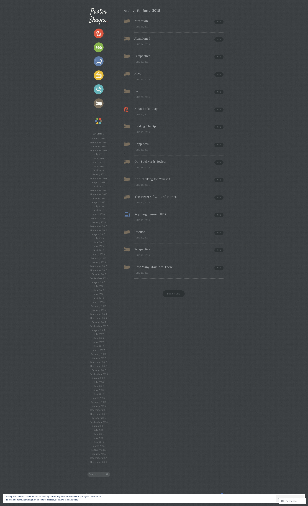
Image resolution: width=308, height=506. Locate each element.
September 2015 (99, 422)
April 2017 (99, 346)
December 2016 (98, 362)
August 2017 (98, 330)
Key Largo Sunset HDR (150, 214)
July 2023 (99, 154)
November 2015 (98, 414)
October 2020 (98, 198)
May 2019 (99, 246)
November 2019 (98, 230)
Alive (137, 74)
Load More (173, 293)
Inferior (140, 232)
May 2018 (99, 294)
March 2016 (99, 398)
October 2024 (98, 146)
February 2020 (98, 218)
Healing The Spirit (147, 126)
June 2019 (98, 242)
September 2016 (99, 374)
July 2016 (99, 382)
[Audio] (98, 75)
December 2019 (98, 226)
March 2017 (99, 350)
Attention (141, 21)
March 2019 (99, 254)
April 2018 (99, 298)
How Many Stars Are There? (154, 267)
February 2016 (98, 402)
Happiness (141, 144)
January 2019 (99, 262)
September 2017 (99, 326)
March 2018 (99, 302)
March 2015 (99, 445)
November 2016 (98, 366)
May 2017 (99, 342)
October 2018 (98, 274)
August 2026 (98, 138)
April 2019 (99, 250)
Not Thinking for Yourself (152, 179)
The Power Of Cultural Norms (155, 197)
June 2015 (98, 434)
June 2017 (98, 338)
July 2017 (99, 334)
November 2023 (98, 150)
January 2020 (99, 222)
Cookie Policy (71, 499)
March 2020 (99, 214)
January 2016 (99, 406)
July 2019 (99, 238)
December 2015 (98, 409)
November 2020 (98, 194)
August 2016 (98, 378)
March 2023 (99, 162)
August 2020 (98, 202)
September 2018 (99, 278)
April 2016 (99, 394)
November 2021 (98, 178)
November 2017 (98, 318)
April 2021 (99, 186)
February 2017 (98, 354)
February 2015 (98, 449)
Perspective (142, 56)
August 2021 (98, 182)
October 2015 (98, 417)
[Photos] (98, 61)
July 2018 (99, 286)
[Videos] (98, 89)
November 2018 (98, 270)
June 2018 (98, 290)
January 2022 (99, 174)
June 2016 (98, 386)
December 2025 (98, 142)
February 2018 (98, 306)
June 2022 (98, 166)
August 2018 (98, 282)
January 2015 (99, 454)
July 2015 (99, 429)
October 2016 (98, 370)
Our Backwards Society (150, 161)
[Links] (98, 47)
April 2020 (99, 210)
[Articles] (98, 33)
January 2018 (99, 310)
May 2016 (99, 389)
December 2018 (98, 266)
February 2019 (98, 258)
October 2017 (98, 322)
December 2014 (98, 457)
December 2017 (98, 314)
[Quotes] (98, 103)
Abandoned (142, 38)
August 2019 (98, 234)
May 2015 (99, 437)
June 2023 (98, 158)
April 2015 (99, 442)
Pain (137, 91)
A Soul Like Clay (146, 109)
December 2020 (98, 190)
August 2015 (98, 426)
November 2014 (98, 462)
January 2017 (99, 358)
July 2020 (99, 206)
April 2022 (99, 170)
